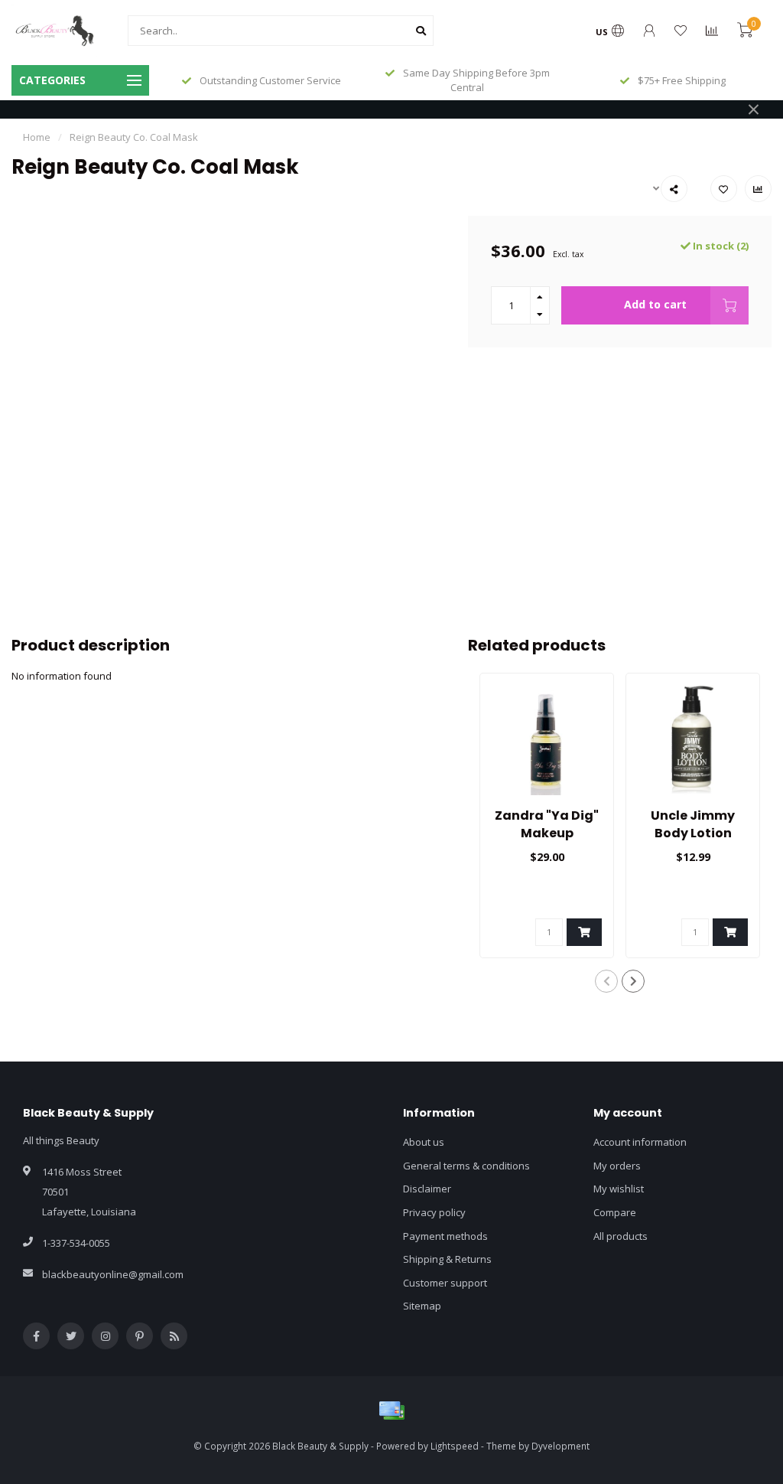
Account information (640, 1142)
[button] (606, 981)
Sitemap (422, 1306)
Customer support (445, 1283)
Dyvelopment (560, 1446)
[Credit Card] (391, 1410)
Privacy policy (434, 1212)
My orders (617, 1166)
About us (423, 1142)
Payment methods (445, 1236)
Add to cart (655, 304)
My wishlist (618, 1188)
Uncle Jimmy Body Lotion (693, 824)
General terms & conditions (466, 1166)
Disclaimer (427, 1188)
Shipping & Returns (447, 1259)
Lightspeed (454, 1446)
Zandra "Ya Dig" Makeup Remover (547, 833)
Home (36, 137)
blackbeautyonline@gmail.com (113, 1274)
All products (620, 1236)
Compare (614, 1212)
